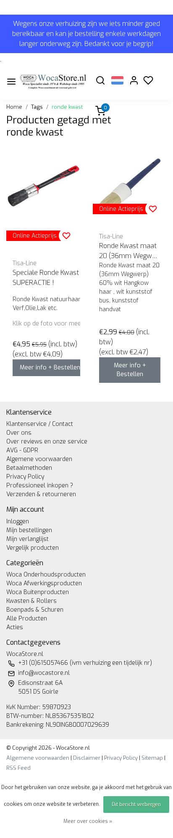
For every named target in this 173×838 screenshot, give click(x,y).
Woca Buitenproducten (37, 592)
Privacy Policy (25, 477)
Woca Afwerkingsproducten (44, 583)
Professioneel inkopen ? (39, 485)
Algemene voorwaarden (39, 459)
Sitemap (152, 757)
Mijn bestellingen (29, 530)
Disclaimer (86, 757)
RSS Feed (18, 767)
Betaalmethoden (29, 468)
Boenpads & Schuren (34, 610)
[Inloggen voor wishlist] (66, 235)
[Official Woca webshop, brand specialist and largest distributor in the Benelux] (53, 81)
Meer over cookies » (87, 821)
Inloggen (17, 521)
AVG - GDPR (22, 450)
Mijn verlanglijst (27, 539)
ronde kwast (67, 106)
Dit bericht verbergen (136, 804)
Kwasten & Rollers (31, 601)
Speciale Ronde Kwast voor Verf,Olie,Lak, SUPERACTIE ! (73, 277)
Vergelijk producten (32, 548)
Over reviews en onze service (46, 442)
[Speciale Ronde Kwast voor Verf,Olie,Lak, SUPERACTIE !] (43, 185)
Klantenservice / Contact (39, 424)
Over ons (18, 433)
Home (14, 106)
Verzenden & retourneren (41, 494)
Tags (37, 106)
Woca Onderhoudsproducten (46, 575)
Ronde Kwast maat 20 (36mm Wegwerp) (128, 251)
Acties (14, 627)
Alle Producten (26, 619)
